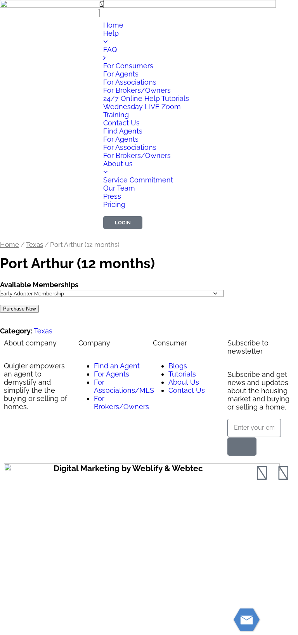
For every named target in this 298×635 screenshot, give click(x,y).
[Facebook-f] (262, 473)
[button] (149, 4)
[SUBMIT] (241, 446)
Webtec (187, 468)
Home (9, 244)
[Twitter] (283, 473)
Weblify (147, 468)
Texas (34, 244)
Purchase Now (19, 309)
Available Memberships (39, 285)
